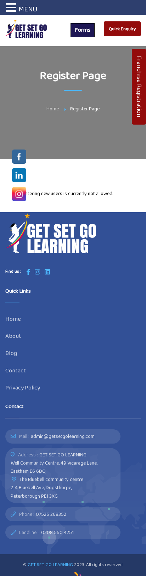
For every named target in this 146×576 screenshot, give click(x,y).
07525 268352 (51, 514)
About (13, 335)
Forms (82, 30)
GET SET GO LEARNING (50, 564)
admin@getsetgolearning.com (63, 436)
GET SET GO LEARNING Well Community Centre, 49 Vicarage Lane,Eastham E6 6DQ (54, 463)
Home (52, 108)
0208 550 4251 (57, 532)
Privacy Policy (22, 387)
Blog (11, 353)
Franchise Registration (139, 86)
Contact (15, 370)
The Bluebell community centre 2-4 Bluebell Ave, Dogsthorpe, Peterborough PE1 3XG (47, 487)
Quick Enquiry (122, 28)
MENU (27, 9)
